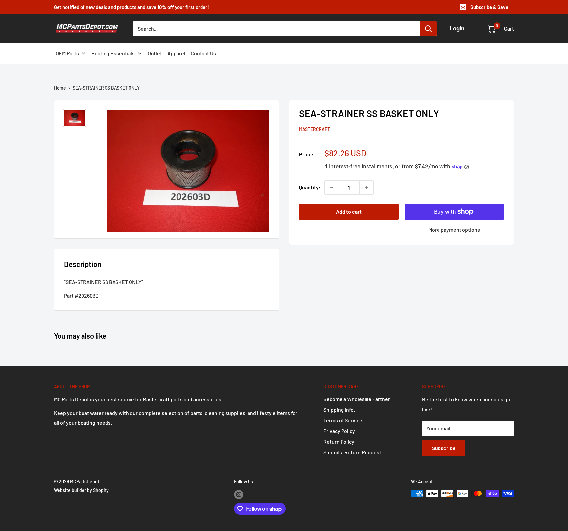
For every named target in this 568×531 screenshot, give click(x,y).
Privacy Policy (339, 431)
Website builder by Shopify (81, 490)
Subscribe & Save (489, 7)
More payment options (454, 230)
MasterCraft (314, 129)
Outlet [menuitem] (155, 53)
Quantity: (309, 187)
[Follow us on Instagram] (238, 494)
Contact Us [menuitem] (203, 53)
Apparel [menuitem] (176, 53)
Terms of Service (342, 420)
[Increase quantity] (366, 187)
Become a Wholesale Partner (356, 399)
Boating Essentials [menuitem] (113, 53)
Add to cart (349, 211)
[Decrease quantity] (332, 187)
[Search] (428, 28)
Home (60, 88)
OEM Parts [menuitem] (67, 53)
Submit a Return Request (352, 452)
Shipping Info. (339, 409)
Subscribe (444, 448)
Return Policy (338, 441)
